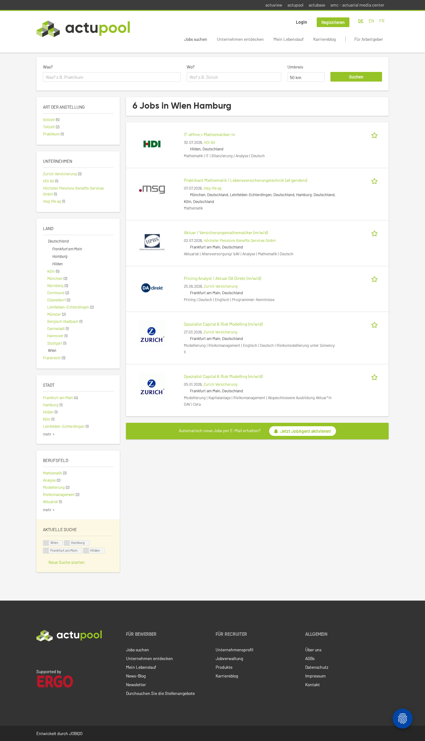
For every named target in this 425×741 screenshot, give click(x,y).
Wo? (190, 66)
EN (371, 20)
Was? (48, 66)
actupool (295, 4)
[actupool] (83, 29)
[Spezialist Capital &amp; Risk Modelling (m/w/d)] (152, 333)
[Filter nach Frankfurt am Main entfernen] (49, 248)
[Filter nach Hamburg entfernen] (49, 256)
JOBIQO (75, 733)
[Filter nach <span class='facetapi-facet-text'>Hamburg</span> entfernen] (67, 543)
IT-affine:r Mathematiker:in (209, 134)
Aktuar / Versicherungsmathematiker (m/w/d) (226, 232)
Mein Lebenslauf (288, 39)
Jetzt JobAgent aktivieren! (305, 431)
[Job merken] (375, 134)
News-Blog (136, 675)
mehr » (49, 434)
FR (381, 20)
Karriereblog (324, 39)
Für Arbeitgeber (368, 39)
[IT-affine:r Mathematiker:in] (152, 143)
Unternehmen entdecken (240, 39)
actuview (273, 4)
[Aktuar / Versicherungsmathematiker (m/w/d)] (152, 241)
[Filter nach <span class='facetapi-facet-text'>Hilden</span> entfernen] (86, 550)
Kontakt (312, 684)
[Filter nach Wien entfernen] (45, 350)
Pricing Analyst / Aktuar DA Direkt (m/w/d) (222, 278)
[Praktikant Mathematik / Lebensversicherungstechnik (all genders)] (152, 189)
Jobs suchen (195, 39)
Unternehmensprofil (234, 649)
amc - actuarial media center (357, 4)
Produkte (224, 667)
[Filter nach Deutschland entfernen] (45, 240)
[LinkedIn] (39, 654)
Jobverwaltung (229, 658)
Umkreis (295, 66)
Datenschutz (316, 667)
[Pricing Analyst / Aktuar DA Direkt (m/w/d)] (152, 287)
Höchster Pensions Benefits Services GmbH (240, 240)
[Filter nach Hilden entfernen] (49, 263)
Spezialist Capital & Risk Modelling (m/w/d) (223, 324)
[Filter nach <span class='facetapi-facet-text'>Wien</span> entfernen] (46, 543)
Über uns (313, 649)
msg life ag (212, 188)
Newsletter (136, 684)
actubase (317, 4)
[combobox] (112, 77)
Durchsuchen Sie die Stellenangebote (160, 693)
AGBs (310, 658)
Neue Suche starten (67, 562)
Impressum (315, 675)
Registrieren (333, 22)
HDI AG (209, 142)
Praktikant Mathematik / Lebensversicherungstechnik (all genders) (245, 180)
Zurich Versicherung (221, 286)
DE (360, 20)
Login (301, 22)
